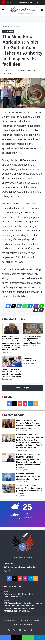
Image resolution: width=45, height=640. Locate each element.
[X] (13, 306)
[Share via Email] (35, 310)
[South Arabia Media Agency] (22, 10)
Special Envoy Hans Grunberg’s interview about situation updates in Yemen (28, 476)
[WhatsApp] (24, 306)
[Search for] (42, 11)
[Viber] (35, 306)
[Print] (40, 310)
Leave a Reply (22, 387)
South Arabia (15, 26)
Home (6, 26)
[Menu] (3, 11)
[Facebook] (7, 306)
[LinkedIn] (18, 306)
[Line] (40, 306)
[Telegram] (29, 306)
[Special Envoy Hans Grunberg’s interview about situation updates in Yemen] (8, 477)
